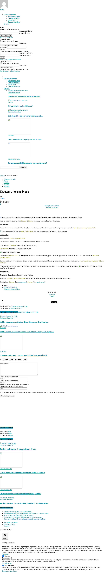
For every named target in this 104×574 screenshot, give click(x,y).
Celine (2, 198)
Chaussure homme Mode (12, 289)
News (6, 181)
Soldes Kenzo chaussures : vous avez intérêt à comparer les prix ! (27, 332)
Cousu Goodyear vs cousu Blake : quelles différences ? (24, 96)
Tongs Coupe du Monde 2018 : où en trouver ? (19, 515)
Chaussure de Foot (15, 308)
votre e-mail (22, 43)
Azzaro (10, 102)
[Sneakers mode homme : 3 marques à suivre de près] (8, 443)
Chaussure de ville (14, 92)
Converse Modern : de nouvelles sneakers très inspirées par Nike (24, 519)
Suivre (10, 433)
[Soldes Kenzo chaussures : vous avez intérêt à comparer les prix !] (9, 326)
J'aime (9, 431)
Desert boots (12, 20)
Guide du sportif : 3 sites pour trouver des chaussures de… (25, 116)
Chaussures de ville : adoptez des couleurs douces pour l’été (20, 494)
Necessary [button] (5, 554)
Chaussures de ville (14, 18)
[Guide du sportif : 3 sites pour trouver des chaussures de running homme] (18, 110)
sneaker (6, 184)
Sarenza (6, 183)
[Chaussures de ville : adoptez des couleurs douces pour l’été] (11, 488)
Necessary (7, 556)
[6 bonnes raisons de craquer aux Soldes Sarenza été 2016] (11, 349)
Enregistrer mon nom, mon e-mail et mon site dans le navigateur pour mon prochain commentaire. (33, 392)
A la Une (3, 328)
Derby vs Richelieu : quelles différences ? (20, 106)
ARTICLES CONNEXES (9, 312)
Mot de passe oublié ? (6, 37)
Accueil (2, 176)
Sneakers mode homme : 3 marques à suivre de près (18, 449)
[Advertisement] (24, 171)
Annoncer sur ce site (10, 522)
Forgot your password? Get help (10, 59)
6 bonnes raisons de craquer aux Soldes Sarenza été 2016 (23, 355)
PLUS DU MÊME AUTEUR (28, 312)
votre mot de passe (24, 33)
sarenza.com (22, 282)
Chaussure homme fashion (19, 306)
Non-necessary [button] (7, 563)
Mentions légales (9, 524)
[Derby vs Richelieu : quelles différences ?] (17, 100)
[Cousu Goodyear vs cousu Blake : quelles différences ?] (18, 90)
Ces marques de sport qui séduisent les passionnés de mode (23, 517)
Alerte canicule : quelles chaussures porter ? (18, 511)
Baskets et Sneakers (14, 112)
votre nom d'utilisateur (25, 31)
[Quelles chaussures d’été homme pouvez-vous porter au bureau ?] (19, 157)
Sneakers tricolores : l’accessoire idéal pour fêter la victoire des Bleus (24, 503)
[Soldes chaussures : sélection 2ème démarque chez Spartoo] (8, 316)
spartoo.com (40, 282)
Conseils (6, 24)
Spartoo (6, 186)
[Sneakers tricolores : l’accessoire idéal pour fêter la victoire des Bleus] (7, 498)
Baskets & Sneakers (14, 16)
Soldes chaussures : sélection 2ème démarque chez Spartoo (24, 322)
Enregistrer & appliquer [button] (9, 571)
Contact (6, 526)
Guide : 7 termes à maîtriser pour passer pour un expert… (25, 139)
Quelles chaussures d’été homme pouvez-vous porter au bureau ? (27, 163)
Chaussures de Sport (14, 22)
